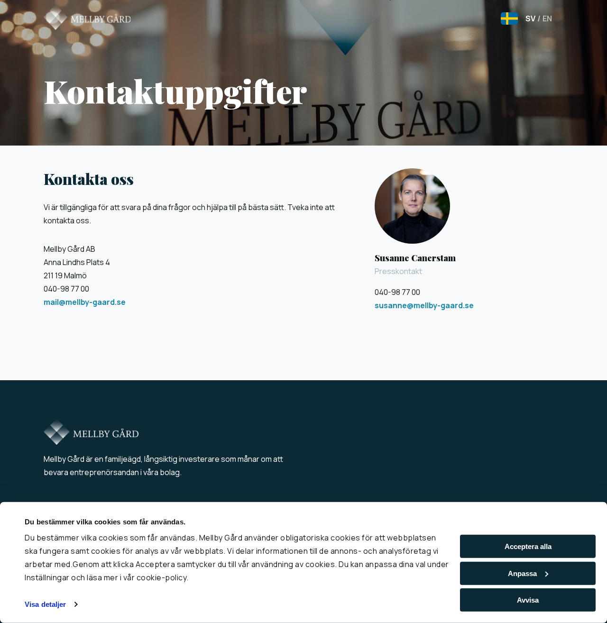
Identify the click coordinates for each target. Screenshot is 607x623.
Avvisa (528, 600)
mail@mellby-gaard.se (85, 302)
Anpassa (522, 573)
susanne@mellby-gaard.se (424, 305)
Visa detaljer (45, 604)
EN (544, 18)
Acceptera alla (528, 546)
